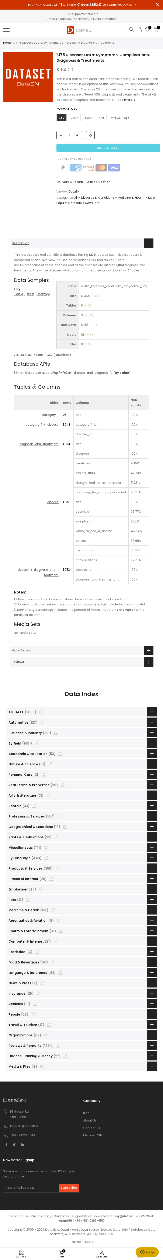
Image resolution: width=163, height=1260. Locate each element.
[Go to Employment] (41, 889)
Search (90, 1242)
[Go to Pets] (28, 899)
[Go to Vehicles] (35, 1003)
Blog (86, 1113)
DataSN (74, 191)
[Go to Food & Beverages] (52, 962)
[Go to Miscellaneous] (46, 847)
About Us (89, 1120)
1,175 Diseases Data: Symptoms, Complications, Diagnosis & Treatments (103, 57)
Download (62, 355)
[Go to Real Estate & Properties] (62, 785)
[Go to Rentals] (34, 805)
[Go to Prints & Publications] (56, 837)
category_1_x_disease (42, 424)
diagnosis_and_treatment (39, 444)
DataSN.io (52, 1229)
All (75, 197)
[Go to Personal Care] (44, 774)
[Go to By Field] (37, 743)
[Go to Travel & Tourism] (49, 1024)
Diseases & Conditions (97, 197)
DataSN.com (70, 1229)
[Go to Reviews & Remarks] (58, 1045)
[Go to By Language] (46, 858)
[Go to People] (33, 1014)
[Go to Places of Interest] (51, 878)
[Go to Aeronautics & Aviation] (58, 920)
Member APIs (92, 1135)
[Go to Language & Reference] (60, 972)
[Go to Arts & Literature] (48, 795)
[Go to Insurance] (38, 993)
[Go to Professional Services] (59, 816)
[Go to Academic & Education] (60, 753)
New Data (92, 203)
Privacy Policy (41, 1216)
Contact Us (91, 1128)
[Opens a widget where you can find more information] (147, 1252)
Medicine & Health (131, 197)
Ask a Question (99, 182)
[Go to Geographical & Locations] (65, 826)
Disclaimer (61, 1216)
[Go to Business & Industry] (56, 732)
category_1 (50, 415)
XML (30, 355)
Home (7, 43)
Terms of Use (19, 1216)
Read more (124, 100)
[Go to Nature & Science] (50, 764)
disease (53, 502)
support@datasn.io (85, 14)
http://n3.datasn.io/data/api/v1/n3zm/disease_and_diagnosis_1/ (64, 373)
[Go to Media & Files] (42, 1066)
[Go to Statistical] (37, 951)
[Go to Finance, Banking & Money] (65, 1056)
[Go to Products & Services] (57, 868)
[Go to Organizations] (46, 1035)
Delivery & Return (69, 182)
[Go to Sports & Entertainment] (61, 931)
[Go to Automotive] (42, 722)
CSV (50, 355)
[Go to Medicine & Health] (53, 910)
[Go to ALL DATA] (41, 712)
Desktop (43, 294)
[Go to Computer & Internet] (55, 941)
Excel (40, 355)
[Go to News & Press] (42, 983)
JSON (20, 355)
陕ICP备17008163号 (100, 1234)
